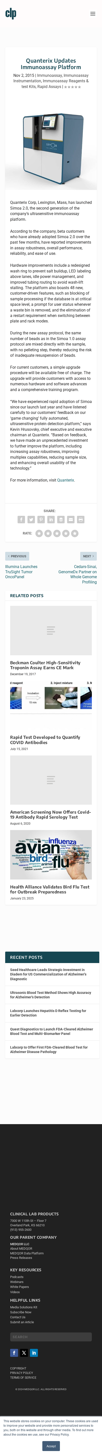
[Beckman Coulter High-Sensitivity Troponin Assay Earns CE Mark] (51, 630)
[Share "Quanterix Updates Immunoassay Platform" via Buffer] (61, 520)
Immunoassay (49, 75)
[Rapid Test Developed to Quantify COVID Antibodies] (51, 705)
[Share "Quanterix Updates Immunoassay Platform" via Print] (81, 520)
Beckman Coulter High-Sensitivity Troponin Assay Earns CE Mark (45, 665)
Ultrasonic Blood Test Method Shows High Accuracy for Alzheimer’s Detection (50, 995)
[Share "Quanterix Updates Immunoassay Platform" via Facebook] (21, 520)
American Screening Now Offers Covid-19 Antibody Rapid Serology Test (50, 814)
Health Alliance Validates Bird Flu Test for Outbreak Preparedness (50, 889)
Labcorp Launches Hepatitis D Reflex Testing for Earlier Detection (48, 1013)
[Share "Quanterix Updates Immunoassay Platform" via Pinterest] (41, 520)
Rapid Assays (49, 86)
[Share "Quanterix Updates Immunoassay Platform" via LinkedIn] (51, 520)
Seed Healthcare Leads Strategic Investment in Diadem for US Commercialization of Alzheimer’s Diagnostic (48, 974)
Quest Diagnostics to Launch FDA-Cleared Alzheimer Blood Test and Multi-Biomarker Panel (51, 1031)
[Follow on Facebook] (14, 1353)
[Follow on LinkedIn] (34, 1353)
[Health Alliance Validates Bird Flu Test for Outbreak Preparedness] (51, 854)
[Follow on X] (24, 1353)
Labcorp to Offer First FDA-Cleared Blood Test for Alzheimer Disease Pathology (49, 1049)
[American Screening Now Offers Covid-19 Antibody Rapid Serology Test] (51, 780)
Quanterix (65, 480)
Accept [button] (51, 1446)
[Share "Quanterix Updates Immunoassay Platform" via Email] (71, 520)
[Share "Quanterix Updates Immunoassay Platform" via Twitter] (31, 520)
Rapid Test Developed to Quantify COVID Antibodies (45, 740)
